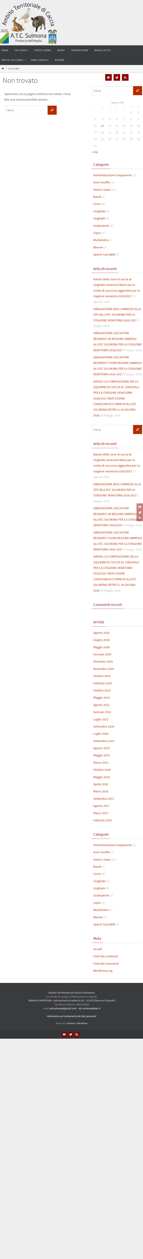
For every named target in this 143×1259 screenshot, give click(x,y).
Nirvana (71, 1023)
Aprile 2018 (100, 784)
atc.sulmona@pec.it (89, 1008)
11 (102, 126)
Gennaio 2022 (102, 712)
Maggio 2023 (101, 697)
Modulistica (100, 240)
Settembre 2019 (103, 741)
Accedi (97, 949)
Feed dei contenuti (105, 956)
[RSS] (139, 518)
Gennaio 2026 (102, 654)
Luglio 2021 (100, 719)
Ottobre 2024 (102, 690)
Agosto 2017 (101, 806)
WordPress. (82, 1023)
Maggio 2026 (101, 647)
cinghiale (99, 218)
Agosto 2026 (101, 633)
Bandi (97, 197)
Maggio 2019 (101, 755)
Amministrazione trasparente (112, 175)
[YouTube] (139, 506)
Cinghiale (99, 211)
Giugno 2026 (101, 640)
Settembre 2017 (103, 799)
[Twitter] (139, 512)
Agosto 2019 (101, 748)
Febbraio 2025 (102, 683)
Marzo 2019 (100, 762)
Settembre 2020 (103, 726)
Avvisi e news (102, 190)
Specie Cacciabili (104, 254)
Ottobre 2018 (102, 770)
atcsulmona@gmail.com (63, 1008)
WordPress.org (102, 971)
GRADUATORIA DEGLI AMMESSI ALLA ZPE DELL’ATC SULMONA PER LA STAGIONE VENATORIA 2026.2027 (117, 314)
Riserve (98, 247)
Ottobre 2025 (102, 676)
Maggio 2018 (101, 777)
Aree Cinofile (101, 182)
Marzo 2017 (100, 813)
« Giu (95, 152)
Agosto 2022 (101, 705)
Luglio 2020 (100, 734)
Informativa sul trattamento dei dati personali (71, 1016)
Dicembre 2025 (103, 661)
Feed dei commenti (106, 963)
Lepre (97, 233)
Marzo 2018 (100, 791)
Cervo (97, 204)
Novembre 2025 (103, 669)
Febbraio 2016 (102, 820)
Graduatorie (101, 226)
